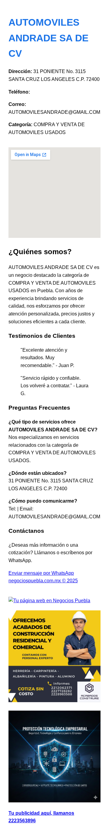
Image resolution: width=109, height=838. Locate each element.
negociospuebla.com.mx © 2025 (43, 580)
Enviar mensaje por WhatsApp (41, 573)
